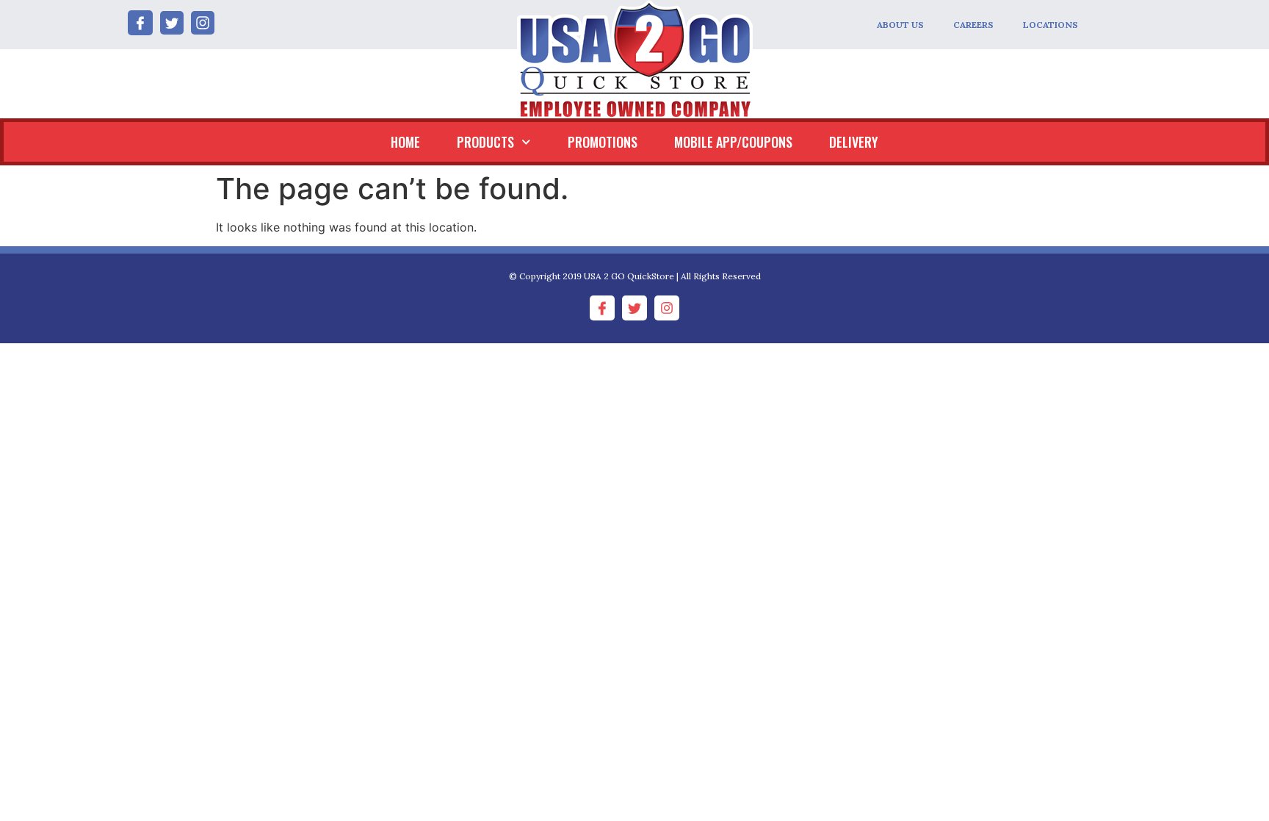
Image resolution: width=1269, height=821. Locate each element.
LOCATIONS (1050, 24)
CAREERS (973, 24)
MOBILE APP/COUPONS (733, 141)
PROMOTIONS (602, 141)
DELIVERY (853, 141)
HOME (405, 141)
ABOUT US (900, 24)
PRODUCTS (485, 141)
